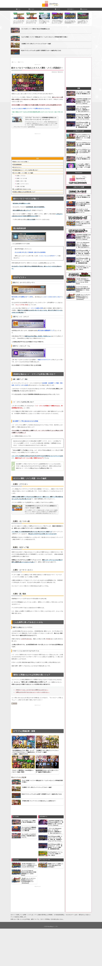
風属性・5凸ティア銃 (21, 181)
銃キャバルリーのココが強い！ (21, 161)
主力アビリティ (18, 167)
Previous (11, 18)
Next (90, 18)
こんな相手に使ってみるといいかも (22, 189)
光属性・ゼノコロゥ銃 (21, 178)
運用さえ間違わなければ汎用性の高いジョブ (24, 192)
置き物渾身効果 (18, 164)
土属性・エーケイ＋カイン (22, 183)
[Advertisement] (37, 144)
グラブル (15, 703)
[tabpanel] (19, 18)
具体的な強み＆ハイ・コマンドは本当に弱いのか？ (26, 170)
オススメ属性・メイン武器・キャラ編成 (23, 173)
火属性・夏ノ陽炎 (20, 186)
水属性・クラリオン (21, 175)
